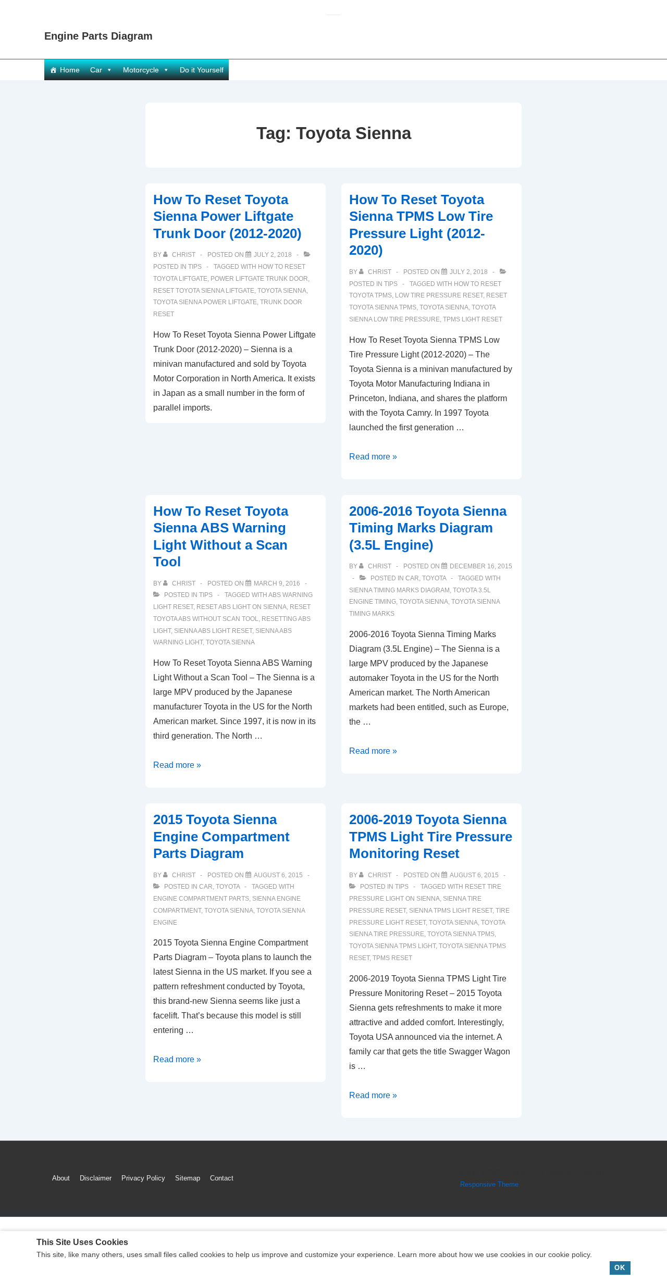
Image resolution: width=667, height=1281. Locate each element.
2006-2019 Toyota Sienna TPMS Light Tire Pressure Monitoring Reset (430, 836)
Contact (221, 1178)
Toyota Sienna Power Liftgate (205, 302)
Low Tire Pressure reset (439, 295)
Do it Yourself (202, 70)
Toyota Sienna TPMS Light (392, 946)
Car (96, 70)
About (61, 1178)
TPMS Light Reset (472, 319)
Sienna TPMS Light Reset (450, 910)
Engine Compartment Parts (201, 898)
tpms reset (392, 958)
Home (70, 70)
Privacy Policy (143, 1178)
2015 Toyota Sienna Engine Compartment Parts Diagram (221, 836)
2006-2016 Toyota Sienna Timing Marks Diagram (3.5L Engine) (428, 528)
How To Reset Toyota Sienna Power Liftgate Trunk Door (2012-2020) (227, 216)
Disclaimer (96, 1178)
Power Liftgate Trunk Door (259, 278)
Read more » (373, 456)
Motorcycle (141, 70)
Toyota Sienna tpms (461, 934)
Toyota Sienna (281, 290)
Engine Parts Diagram (98, 36)
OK (619, 1268)
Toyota (434, 578)
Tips (195, 266)
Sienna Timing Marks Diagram (399, 590)
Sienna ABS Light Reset (213, 631)
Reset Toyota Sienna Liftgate (203, 290)
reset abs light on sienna (241, 607)
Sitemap (187, 1178)
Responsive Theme (489, 1184)
